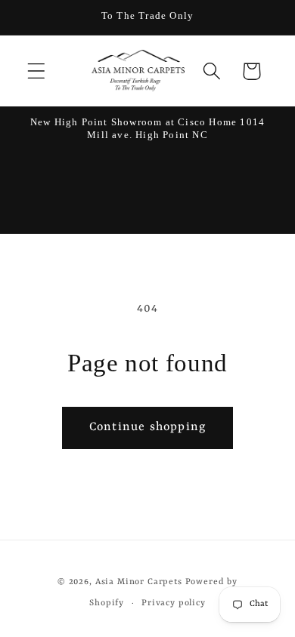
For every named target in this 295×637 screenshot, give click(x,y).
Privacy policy (173, 603)
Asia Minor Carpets (138, 582)
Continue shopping (147, 427)
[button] (37, 71)
